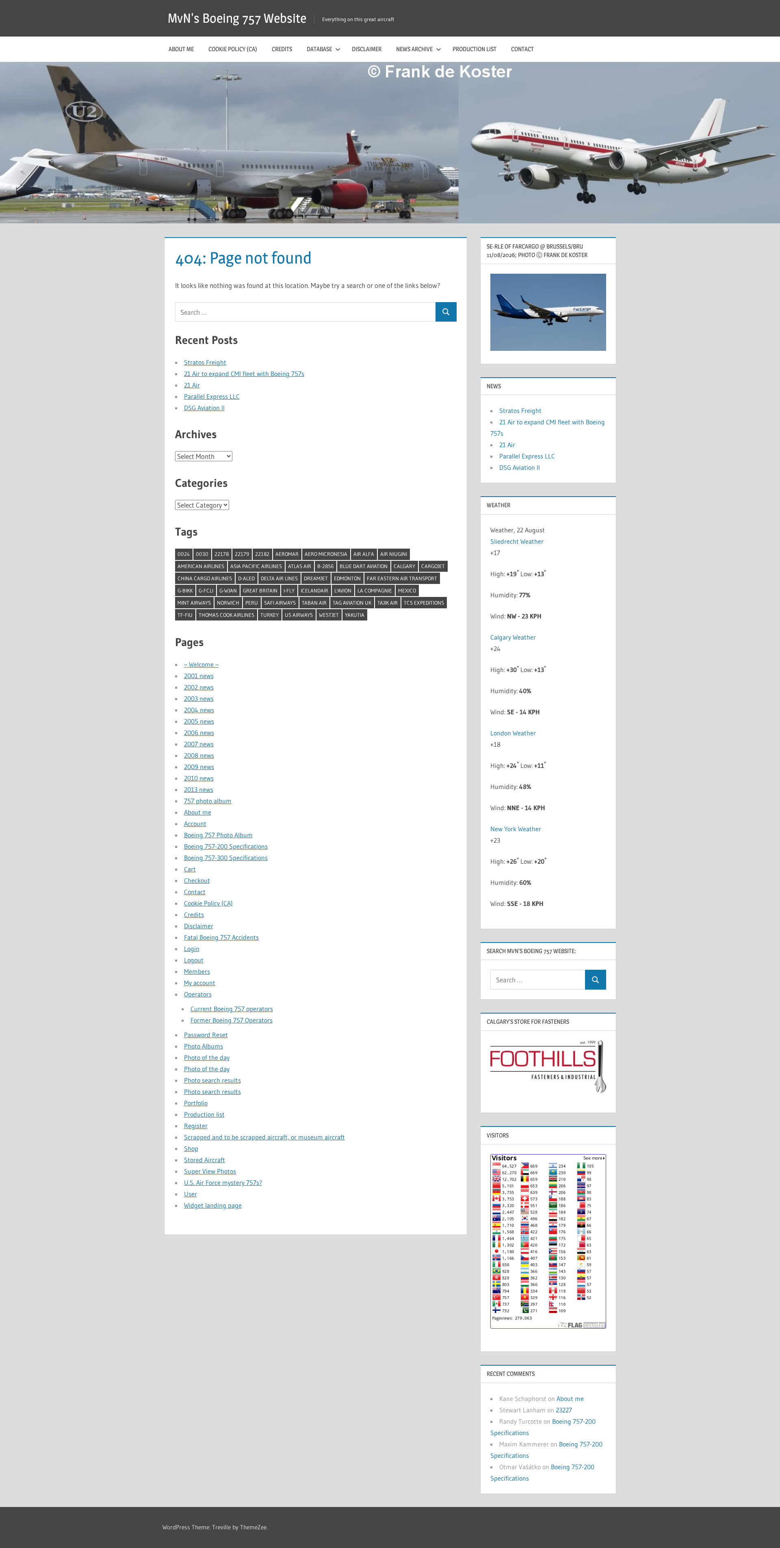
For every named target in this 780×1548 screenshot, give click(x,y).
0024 (184, 554)
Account (195, 823)
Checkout (197, 880)
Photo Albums (203, 1046)
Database (319, 49)
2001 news (199, 676)
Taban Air (314, 602)
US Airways (299, 615)
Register (196, 1126)
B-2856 (325, 566)
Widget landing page (213, 1205)
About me (181, 49)
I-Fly (289, 590)
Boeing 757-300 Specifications (226, 858)
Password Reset (206, 1035)
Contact (522, 49)
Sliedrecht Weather (517, 541)
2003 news (199, 698)
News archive (414, 49)
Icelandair (314, 590)
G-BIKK (185, 590)
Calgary (404, 566)
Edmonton (347, 578)
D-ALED (246, 578)
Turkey (269, 615)
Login (191, 949)
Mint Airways (194, 602)
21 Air (192, 385)
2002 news (199, 687)
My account (199, 983)
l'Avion (342, 590)
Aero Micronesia (326, 554)
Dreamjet (316, 578)
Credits (282, 49)
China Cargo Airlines (205, 578)
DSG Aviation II (204, 408)
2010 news (199, 778)
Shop (191, 1148)
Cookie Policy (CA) (232, 49)
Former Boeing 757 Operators (232, 1020)
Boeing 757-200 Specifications (226, 846)
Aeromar (287, 554)
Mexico (407, 590)
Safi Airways (280, 602)
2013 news (198, 789)
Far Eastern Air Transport (402, 578)
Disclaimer (366, 49)
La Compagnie (375, 590)
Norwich (228, 602)
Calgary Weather (513, 637)
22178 (221, 554)
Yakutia (354, 615)
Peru (251, 602)
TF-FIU (185, 615)
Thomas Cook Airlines (226, 615)
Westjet (329, 615)
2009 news (199, 767)
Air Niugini (393, 554)
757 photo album (208, 801)
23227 (564, 1410)
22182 (262, 554)
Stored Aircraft (204, 1160)
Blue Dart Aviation (364, 566)
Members (197, 971)
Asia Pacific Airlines (256, 566)
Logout (194, 960)
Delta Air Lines (279, 578)
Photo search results (212, 1080)
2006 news (199, 733)
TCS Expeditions (424, 602)
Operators (198, 994)
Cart (190, 869)
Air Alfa (363, 554)
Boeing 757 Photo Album (218, 835)
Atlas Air (299, 566)
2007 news (199, 744)
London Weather (513, 733)
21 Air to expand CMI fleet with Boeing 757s (244, 374)
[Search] (446, 312)
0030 (202, 554)
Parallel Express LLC (212, 396)
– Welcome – (201, 664)
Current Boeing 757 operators (232, 1009)
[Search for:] (305, 312)
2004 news (199, 710)
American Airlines (201, 566)
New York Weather (515, 829)
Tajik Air (387, 602)
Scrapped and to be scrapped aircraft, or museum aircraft (264, 1137)
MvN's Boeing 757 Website (237, 18)
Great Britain (260, 590)
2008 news (199, 755)
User (190, 1194)
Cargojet (433, 566)
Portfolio (196, 1103)
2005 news (199, 721)
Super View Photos (210, 1171)
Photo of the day (207, 1057)
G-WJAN (228, 590)
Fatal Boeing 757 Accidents (221, 937)
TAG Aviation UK (352, 602)
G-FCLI (206, 590)
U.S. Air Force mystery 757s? (223, 1182)
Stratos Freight (205, 362)
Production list (474, 49)
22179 (242, 554)
